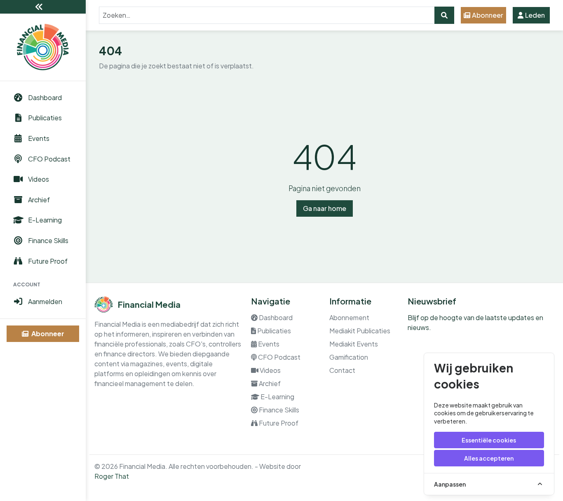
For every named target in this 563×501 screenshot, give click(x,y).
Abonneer (47, 333)
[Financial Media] (43, 47)
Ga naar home (324, 208)
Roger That (111, 476)
